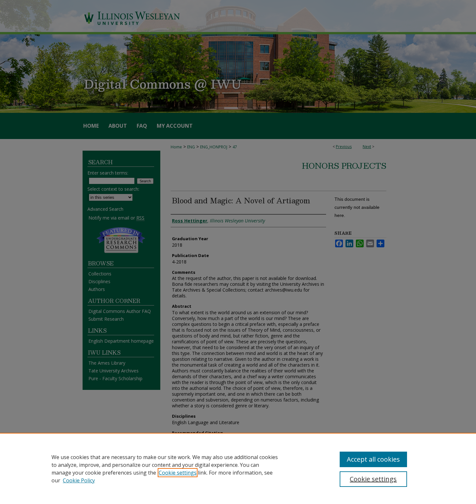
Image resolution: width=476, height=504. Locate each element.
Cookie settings (178, 472)
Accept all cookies (373, 459)
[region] (238, 468)
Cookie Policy (79, 480)
